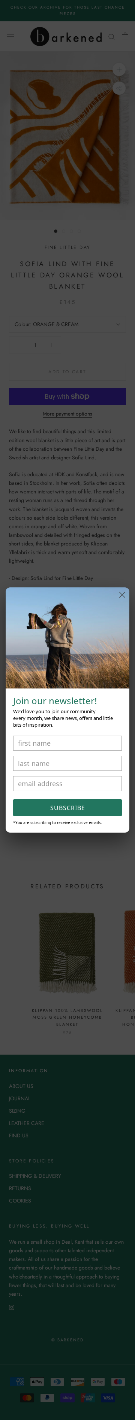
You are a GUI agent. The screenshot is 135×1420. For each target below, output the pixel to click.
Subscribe (67, 808)
